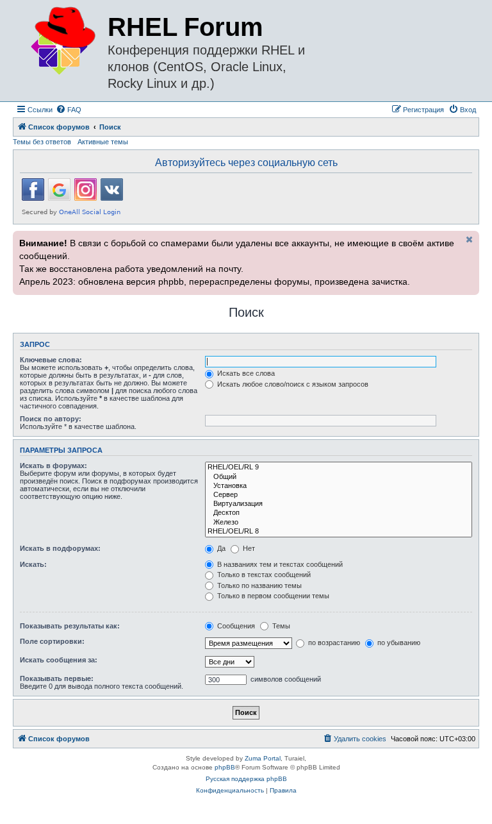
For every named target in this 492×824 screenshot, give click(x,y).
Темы (280, 626)
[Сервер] (338, 495)
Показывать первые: (57, 678)
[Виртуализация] (338, 504)
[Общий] (338, 477)
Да (220, 548)
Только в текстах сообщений (263, 574)
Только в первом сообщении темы (272, 596)
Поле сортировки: (52, 641)
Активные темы (103, 142)
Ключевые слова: (51, 360)
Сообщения (235, 626)
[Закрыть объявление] (468, 239)
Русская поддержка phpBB (246, 778)
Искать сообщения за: (58, 660)
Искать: (33, 564)
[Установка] (338, 486)
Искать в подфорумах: (60, 548)
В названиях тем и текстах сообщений (279, 564)
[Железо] (338, 522)
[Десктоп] (338, 513)
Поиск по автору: (50, 419)
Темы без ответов (42, 142)
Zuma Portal (263, 758)
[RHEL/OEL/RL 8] (338, 531)
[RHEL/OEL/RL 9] (338, 467)
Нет (248, 548)
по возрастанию (333, 642)
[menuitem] (68, 109)
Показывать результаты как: (70, 626)
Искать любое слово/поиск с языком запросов (291, 384)
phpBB (225, 767)
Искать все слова (245, 373)
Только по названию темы (258, 585)
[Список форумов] (62, 41)
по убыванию (397, 642)
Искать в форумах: (53, 465)
